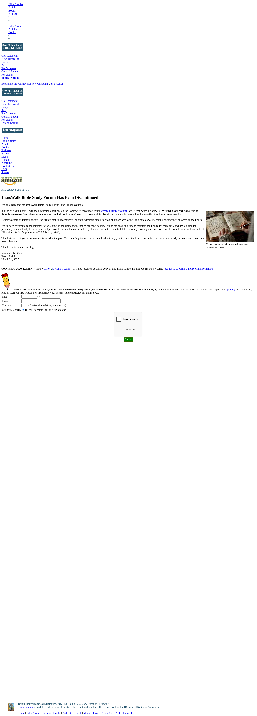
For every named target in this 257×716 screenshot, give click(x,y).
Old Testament (9, 55)
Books (12, 10)
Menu (4, 156)
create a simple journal (114, 210)
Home (4, 137)
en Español (57, 83)
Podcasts (13, 13)
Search (5, 153)
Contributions (25, 707)
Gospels (5, 62)
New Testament (10, 58)
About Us (6, 162)
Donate (5, 159)
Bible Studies (15, 4)
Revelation (7, 74)
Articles (12, 7)
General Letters (9, 71)
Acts (3, 65)
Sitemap (5, 172)
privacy (231, 289)
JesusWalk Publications (15, 190)
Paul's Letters (8, 68)
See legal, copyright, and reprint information (188, 268)
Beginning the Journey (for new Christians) (25, 83)
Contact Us (7, 166)
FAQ (4, 169)
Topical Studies (10, 77)
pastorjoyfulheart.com (57, 268)
